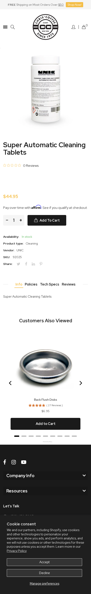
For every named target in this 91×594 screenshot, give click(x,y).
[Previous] (10, 383)
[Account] (73, 27)
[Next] (80, 383)
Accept (44, 562)
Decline (44, 573)
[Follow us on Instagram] (13, 462)
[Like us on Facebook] (4, 462)
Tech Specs (49, 284)
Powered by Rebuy (45, 442)
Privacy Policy (17, 551)
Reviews (69, 284)
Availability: (11, 237)
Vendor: (8, 250)
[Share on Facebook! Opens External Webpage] (27, 264)
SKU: (6, 257)
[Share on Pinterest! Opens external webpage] (43, 264)
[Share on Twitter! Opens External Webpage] (20, 264)
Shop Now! (74, 5)
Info (18, 284)
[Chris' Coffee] (45, 27)
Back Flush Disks (45, 400)
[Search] (13, 27)
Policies (31, 284)
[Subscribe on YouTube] (23, 462)
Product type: (13, 243)
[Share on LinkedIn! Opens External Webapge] (35, 264)
